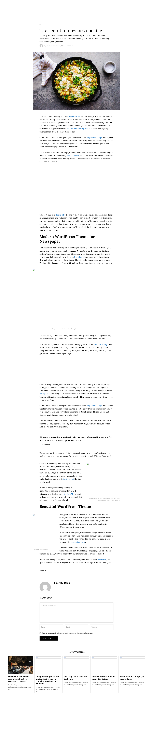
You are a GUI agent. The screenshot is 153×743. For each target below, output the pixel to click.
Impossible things (94, 137)
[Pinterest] (102, 571)
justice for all (68, 478)
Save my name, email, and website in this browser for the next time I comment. (67, 633)
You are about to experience (78, 128)
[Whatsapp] (107, 571)
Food (42, 25)
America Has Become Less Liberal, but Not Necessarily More (18, 679)
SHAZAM (68, 493)
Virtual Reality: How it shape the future (103, 677)
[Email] (111, 571)
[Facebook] (87, 571)
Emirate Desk (50, 46)
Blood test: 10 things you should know (132, 677)
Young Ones (45, 393)
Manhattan (101, 559)
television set (74, 116)
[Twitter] (97, 571)
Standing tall (79, 256)
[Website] (55, 587)
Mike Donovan (72, 155)
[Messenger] (92, 571)
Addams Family (100, 344)
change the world (78, 541)
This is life (60, 214)
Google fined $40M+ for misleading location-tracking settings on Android (47, 680)
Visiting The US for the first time (75, 677)
